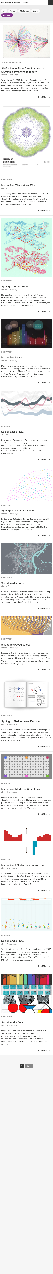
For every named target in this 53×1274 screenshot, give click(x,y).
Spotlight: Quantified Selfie (17, 510)
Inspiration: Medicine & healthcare (21, 789)
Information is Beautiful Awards (14, 2)
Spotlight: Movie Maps (14, 286)
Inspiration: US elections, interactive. (23, 865)
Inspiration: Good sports (15, 644)
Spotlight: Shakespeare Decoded (21, 721)
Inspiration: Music (11, 357)
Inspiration (7, 15)
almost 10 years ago (9, 75)
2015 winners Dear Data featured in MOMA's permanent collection (22, 70)
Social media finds (12, 432)
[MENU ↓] (50, 2)
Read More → (44, 97)
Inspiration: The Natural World (19, 185)
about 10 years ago (9, 724)
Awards (5, 63)
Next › (29, 1066)
